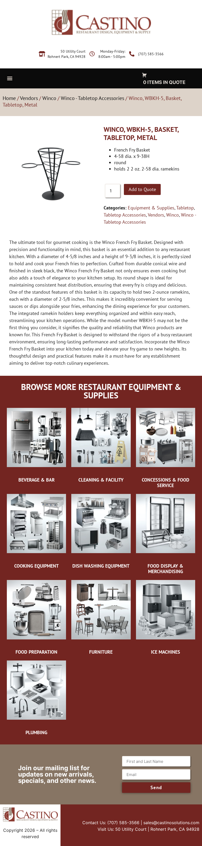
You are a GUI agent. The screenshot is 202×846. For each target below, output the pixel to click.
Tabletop (185, 208)
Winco (49, 98)
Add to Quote (142, 189)
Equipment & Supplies (151, 208)
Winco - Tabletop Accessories (92, 98)
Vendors (29, 98)
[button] (9, 78)
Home (9, 98)
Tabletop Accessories (125, 215)
